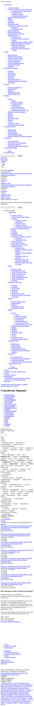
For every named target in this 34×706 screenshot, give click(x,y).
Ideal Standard (19, 465)
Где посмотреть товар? (11, 378)
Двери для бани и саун (15, 60)
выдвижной (6, 503)
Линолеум (11, 73)
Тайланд (28, 449)
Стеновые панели (9, 126)
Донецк (17, 686)
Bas (24, 455)
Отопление (7, 138)
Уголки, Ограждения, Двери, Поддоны (20, 9)
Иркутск (3, 688)
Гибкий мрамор (13, 133)
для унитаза (21, 471)
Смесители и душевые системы (17, 25)
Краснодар (8, 690)
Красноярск (15, 690)
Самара (30, 698)
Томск (18, 699)
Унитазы (10, 21)
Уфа (9, 701)
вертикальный (7, 498)
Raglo (22, 462)
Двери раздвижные (14, 61)
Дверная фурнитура (14, 65)
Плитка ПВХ (12, 74)
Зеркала (10, 120)
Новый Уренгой (23, 693)
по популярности (6, 519)
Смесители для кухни (18, 108)
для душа (22, 469)
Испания (14, 448)
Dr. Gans (24, 456)
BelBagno (5, 456)
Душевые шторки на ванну (20, 16)
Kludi (27, 465)
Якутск (3, 704)
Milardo (7, 462)
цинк (10, 486)
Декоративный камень (15, 134)
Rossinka (29, 462)
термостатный (26, 479)
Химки (3, 703)
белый (15, 490)
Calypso (15, 456)
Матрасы (11, 117)
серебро (19, 493)
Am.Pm (5, 455)
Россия (5, 449)
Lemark (21, 460)
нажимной (19, 477)
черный (25, 495)
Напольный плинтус (14, 79)
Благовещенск (14, 685)
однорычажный (5, 479)
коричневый (29, 491)
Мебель (6, 95)
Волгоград (4, 686)
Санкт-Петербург (6, 699)
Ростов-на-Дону (15, 698)
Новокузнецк (5, 693)
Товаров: (4, 180)
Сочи (13, 699)
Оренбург (22, 694)
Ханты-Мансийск (24, 701)
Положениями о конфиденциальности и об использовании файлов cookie (14, 673)
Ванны (10, 19)
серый (26, 493)
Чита (15, 703)
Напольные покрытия (11, 68)
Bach (18, 455)
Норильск (4, 694)
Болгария (3, 451)
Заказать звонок (6, 198)
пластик (26, 484)
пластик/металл (19, 486)
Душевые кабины (13, 8)
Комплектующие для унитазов (21, 43)
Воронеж (10, 686)
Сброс (3, 680)
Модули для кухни (17, 102)
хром (18, 495)
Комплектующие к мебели (16, 125)
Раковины (11, 22)
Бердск (3, 685)
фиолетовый (11, 495)
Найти (20, 156)
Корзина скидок (8, 442)
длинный (23, 509)
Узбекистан (13, 449)
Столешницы (16, 105)
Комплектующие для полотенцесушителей (18, 46)
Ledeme (12, 460)
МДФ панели (12, 131)
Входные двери (12, 55)
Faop (10, 458)
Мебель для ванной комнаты (17, 17)
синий (3, 495)
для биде (5, 469)
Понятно (3, 676)
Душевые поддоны (17, 14)
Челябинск (10, 703)
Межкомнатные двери (15, 56)
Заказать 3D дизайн (10, 371)
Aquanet (12, 455)
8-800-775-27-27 (6, 196)
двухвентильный (8, 477)
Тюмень (23, 699)
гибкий (15, 503)
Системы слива (16, 37)
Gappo (21, 458)
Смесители (15, 27)
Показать (9, 680)
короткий (4, 510)
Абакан (4, 683)
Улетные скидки (18, 444)
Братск (21, 685)
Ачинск (15, 683)
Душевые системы (17, 29)
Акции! (6, 373)
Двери (6, 52)
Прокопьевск (5, 698)
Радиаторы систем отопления (17, 143)
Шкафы (10, 113)
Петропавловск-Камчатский (23, 696)
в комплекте (6, 514)
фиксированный (6, 505)
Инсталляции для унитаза (16, 34)
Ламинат (10, 71)
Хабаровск (15, 701)
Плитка (6, 84)
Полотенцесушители (14, 32)
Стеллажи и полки (13, 123)
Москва (9, 691)
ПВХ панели (12, 130)
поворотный (24, 503)
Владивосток (29, 685)
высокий (14, 509)
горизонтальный (6, 500)
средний (11, 510)
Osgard (16, 462)
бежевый (5, 490)
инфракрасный (5, 481)
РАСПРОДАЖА (9, 152)
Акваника (23, 464)
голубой (30, 490)
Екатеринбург (25, 686)
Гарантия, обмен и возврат (12, 654)
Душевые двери (16, 12)
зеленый (12, 491)
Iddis (4, 460)
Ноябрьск (10, 694)
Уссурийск (4, 701)
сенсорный (16, 479)
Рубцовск (23, 698)
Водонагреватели (13, 30)
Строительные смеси (10, 147)
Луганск (28, 690)
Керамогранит (12, 89)
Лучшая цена (19, 442)
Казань (10, 688)
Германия (6, 448)
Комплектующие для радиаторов (18, 146)
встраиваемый (18, 498)
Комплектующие (13, 35)
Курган (22, 690)
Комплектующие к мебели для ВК (22, 42)
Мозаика (10, 91)
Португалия (29, 448)
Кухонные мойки (13, 24)
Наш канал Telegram (7, 626)
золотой (20, 491)
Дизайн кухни (21, 371)
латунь (5, 484)
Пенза (8, 696)
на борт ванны (7, 474)
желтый (5, 491)
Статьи (11, 380)
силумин (3, 486)
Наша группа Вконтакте (8, 623)
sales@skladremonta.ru (7, 662)
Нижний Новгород (25, 691)
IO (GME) (9, 465)
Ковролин (11, 76)
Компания (7, 651)
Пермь (12, 696)
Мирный (3, 691)
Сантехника (8, 4)
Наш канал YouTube (7, 625)
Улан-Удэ (30, 699)
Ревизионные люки (14, 92)
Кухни (14, 100)
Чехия (21, 449)
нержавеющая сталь (16, 484)
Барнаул (27, 683)
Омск (16, 694)
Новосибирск (13, 693)
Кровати (10, 115)
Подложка (11, 78)
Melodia (30, 460)
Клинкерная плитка (14, 94)
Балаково (22, 683)
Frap (15, 458)
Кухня (10, 99)
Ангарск (9, 683)
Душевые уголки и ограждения (21, 11)
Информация (8, 376)
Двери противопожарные (16, 63)
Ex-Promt (3, 458)
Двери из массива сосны (15, 58)
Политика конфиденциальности (11, 621)
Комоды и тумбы (13, 118)
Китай (21, 448)
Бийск (7, 685)
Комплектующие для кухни (20, 110)
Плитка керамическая (14, 87)
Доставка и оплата (10, 375)
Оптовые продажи (20, 380)
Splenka (5, 464)
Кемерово (11, 170)
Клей (9, 151)
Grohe (27, 458)
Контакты (7, 381)
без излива (6, 509)
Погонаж (11, 66)
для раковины (11, 471)
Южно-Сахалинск (24, 703)
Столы (10, 121)
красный (5, 493)
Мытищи (14, 691)
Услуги (6, 370)
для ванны (14, 469)
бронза (23, 490)
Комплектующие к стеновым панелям (19, 136)
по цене (3, 521)
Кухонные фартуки (17, 107)
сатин (12, 493)
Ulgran (14, 464)
